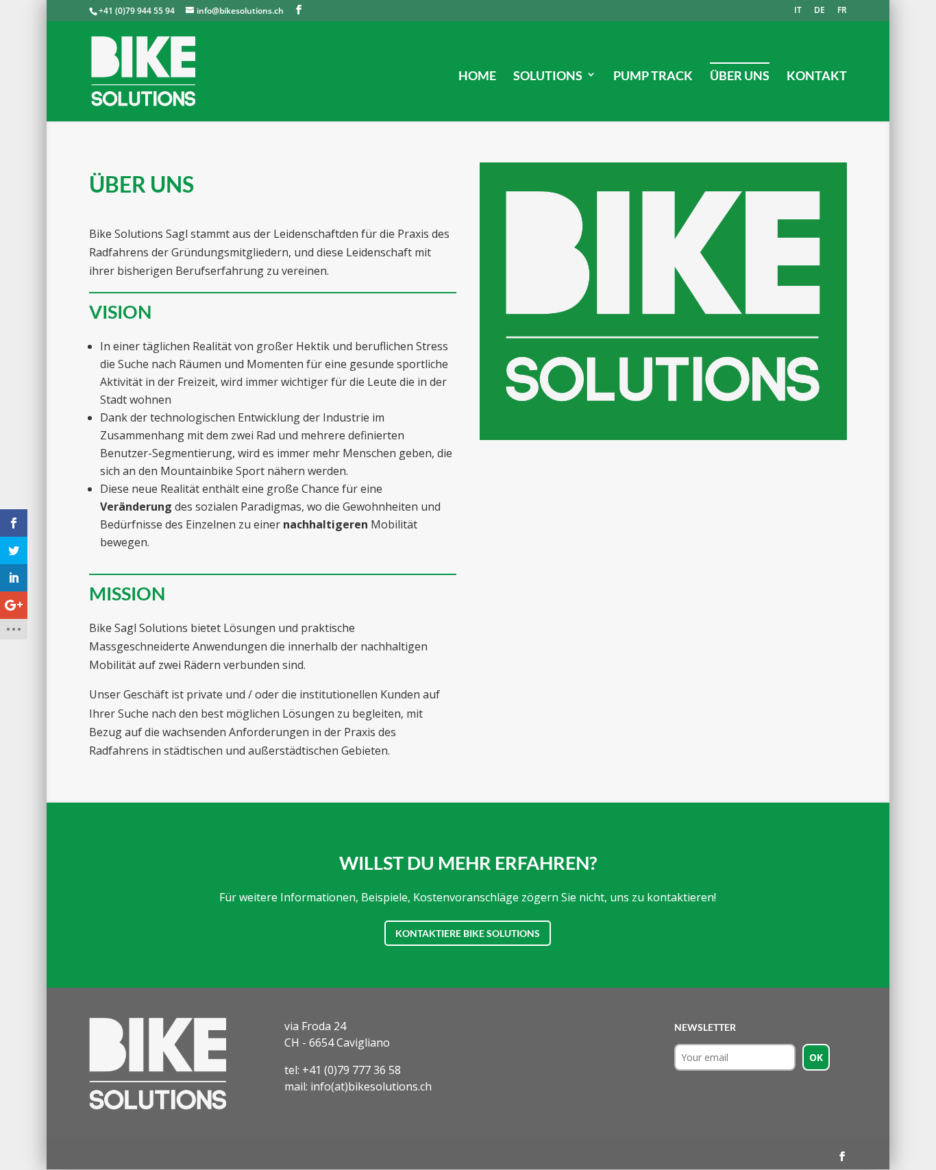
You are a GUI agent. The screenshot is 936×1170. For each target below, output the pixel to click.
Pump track (653, 75)
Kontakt (817, 75)
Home (477, 75)
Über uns (739, 75)
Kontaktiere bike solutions (467, 933)
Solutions (547, 75)
